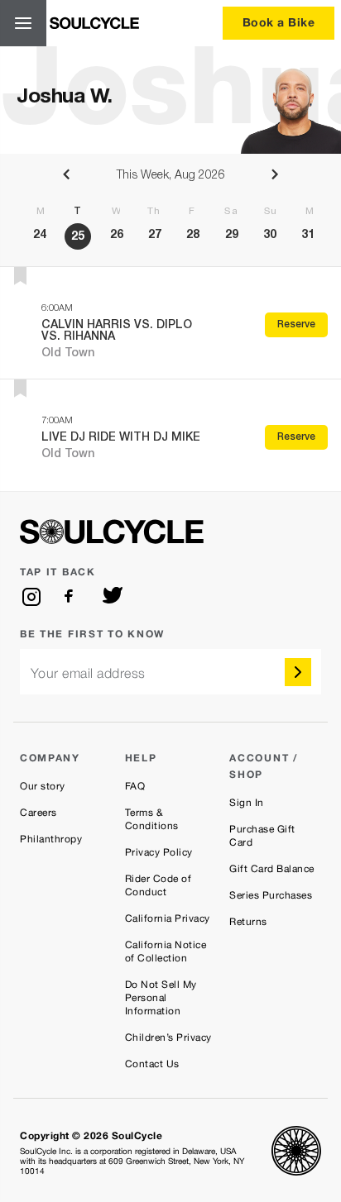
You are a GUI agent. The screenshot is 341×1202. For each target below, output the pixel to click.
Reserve (296, 325)
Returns (248, 922)
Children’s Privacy (168, 1037)
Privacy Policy (159, 852)
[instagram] (31, 597)
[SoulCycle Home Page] (94, 23)
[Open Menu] (23, 23)
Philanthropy (51, 839)
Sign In (246, 802)
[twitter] (112, 597)
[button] (20, 275)
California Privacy (167, 918)
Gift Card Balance (272, 869)
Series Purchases (270, 895)
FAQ (135, 786)
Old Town (67, 354)
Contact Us (152, 1064)
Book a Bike (279, 22)
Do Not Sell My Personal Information (161, 998)
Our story (42, 786)
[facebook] (72, 597)
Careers (38, 812)
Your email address (88, 673)
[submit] (298, 672)
